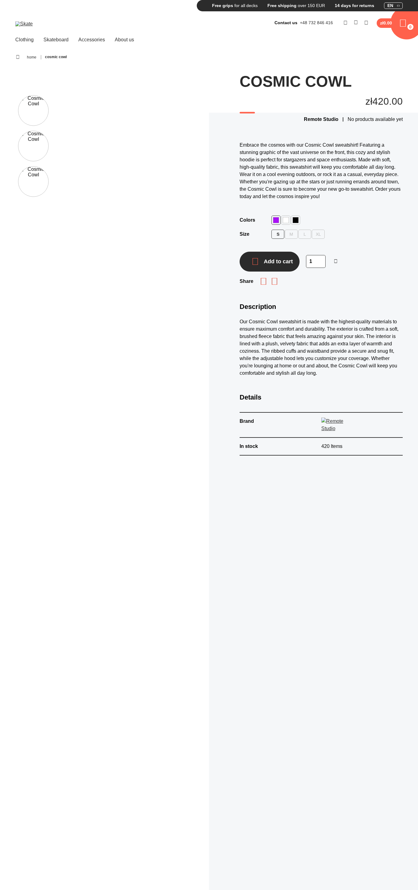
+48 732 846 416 (316, 22)
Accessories (91, 39)
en (390, 5)
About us (124, 39)
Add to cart (278, 261)
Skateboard (56, 39)
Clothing (24, 39)
